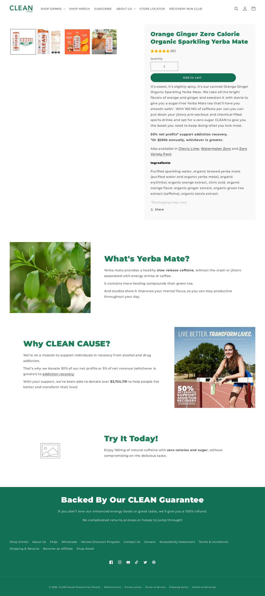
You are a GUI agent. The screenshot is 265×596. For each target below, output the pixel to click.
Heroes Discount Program (100, 542)
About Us (39, 542)
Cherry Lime (188, 149)
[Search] (236, 8)
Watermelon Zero (216, 149)
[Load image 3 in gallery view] (77, 41)
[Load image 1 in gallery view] (23, 41)
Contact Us (132, 542)
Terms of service (155, 587)
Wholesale (69, 542)
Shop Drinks (19, 542)
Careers (150, 542)
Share (159, 209)
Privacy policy (133, 587)
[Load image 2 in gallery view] (50, 41)
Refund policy (112, 587)
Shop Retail (85, 548)
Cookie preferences (204, 587)
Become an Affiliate (58, 548)
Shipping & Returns (24, 548)
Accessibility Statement (177, 542)
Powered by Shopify (88, 587)
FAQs (54, 542)
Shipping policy (178, 587)
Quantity (156, 58)
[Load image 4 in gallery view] (104, 41)
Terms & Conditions (213, 542)
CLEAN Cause (67, 587)
